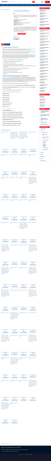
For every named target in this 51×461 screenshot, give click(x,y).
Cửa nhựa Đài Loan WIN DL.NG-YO (5, 262)
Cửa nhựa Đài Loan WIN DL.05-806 (33, 398)
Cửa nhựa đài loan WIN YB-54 (23, 171)
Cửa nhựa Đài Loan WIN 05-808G (5, 172)
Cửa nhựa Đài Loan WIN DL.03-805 (5, 420)
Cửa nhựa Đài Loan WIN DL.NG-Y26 (33, 285)
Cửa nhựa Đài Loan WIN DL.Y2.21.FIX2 (33, 262)
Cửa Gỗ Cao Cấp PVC (45, 135)
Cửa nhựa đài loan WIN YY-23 (5, 239)
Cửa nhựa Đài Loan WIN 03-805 (14, 194)
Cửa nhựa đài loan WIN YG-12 (32, 329)
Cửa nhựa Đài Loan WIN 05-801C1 (5, 398)
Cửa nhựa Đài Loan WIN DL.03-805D (5, 352)
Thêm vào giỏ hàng (21, 33)
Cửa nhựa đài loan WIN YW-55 (33, 149)
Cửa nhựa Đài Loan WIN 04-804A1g (23, 375)
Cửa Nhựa (42, 152)
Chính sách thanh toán (37, 435)
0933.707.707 (42, 31)
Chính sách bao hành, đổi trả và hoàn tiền (39, 436)
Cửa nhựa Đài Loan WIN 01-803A (14, 398)
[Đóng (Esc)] (1, 456)
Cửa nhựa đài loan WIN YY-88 (14, 239)
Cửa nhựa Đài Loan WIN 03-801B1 (32, 217)
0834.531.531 (42, 54)
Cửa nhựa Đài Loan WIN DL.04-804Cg (33, 307)
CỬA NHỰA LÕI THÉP (44, 122)
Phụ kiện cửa (42, 156)
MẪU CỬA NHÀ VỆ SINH (44, 124)
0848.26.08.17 (42, 74)
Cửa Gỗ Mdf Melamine (44, 145)
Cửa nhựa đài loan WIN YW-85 (14, 171)
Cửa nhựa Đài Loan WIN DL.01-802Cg (24, 149)
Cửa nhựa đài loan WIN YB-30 (23, 307)
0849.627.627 (42, 48)
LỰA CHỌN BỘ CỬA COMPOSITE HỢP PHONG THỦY (44, 119)
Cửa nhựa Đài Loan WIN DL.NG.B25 (33, 352)
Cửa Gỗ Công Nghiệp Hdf (46, 137)
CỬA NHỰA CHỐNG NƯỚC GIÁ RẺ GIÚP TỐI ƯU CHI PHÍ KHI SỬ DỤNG (45, 111)
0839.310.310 (42, 51)
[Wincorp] (5, 2)
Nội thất (42, 154)
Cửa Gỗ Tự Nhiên (45, 149)
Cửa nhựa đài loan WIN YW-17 (33, 239)
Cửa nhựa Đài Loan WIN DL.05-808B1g (33, 194)
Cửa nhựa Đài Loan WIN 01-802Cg (23, 398)
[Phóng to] (2, 34)
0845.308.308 (42, 103)
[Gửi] (33, 2)
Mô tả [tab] (3, 44)
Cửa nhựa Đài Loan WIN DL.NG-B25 (5, 307)
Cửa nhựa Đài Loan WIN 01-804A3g (14, 217)
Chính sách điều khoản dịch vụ (38, 433)
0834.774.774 (42, 57)
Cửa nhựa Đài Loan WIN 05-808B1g (5, 375)
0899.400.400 (42, 22)
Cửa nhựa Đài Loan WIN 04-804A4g (5, 194)
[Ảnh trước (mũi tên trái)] (1, 459)
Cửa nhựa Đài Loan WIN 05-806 (23, 330)
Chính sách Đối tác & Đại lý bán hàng (38, 439)
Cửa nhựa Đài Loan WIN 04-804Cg (23, 285)
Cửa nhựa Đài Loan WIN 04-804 (23, 217)
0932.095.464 (42, 85)
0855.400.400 (42, 19)
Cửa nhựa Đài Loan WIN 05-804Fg (23, 194)
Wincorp (11, 110)
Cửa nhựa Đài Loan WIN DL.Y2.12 (14, 330)
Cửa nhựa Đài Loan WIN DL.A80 (5, 285)
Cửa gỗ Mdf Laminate (44, 142)
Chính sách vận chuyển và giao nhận (38, 434)
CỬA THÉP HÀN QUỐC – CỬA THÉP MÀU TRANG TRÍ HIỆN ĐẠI (45, 115)
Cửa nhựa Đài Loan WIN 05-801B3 (14, 420)
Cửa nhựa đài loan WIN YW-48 (14, 352)
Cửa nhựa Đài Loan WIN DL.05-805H (14, 149)
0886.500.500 (42, 11)
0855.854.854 (42, 71)
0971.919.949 (42, 97)
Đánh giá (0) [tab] (7, 44)
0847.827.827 (42, 42)
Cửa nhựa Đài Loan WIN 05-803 (5, 330)
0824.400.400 (42, 25)
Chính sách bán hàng (37, 437)
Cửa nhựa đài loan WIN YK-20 (14, 284)
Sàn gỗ (42, 158)
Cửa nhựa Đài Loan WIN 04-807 (5, 149)
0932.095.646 (42, 91)
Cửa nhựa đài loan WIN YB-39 (14, 307)
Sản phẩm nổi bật (43, 160)
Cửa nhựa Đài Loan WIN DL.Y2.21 (14, 375)
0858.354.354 (42, 68)
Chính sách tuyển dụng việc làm (38, 438)
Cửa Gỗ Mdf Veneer (45, 147)
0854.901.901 (42, 45)
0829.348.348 (42, 65)
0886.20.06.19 (42, 77)
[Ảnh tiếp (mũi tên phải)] (3, 459)
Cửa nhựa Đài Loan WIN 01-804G (32, 172)
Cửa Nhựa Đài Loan (23, 9)
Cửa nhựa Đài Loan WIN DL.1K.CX (24, 239)
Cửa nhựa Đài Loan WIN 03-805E (23, 352)
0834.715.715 (42, 34)
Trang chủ (15, 9)
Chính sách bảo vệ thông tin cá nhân (38, 432)
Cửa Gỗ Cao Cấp (45, 132)
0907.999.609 (42, 100)
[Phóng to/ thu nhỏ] (3, 456)
